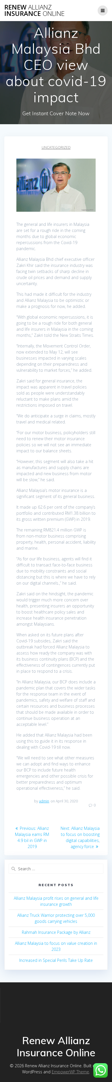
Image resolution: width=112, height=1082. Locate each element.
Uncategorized (56, 147)
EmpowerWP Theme (70, 1071)
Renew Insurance (34, 10)
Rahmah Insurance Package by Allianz (56, 932)
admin (44, 801)
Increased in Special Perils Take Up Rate (56, 960)
